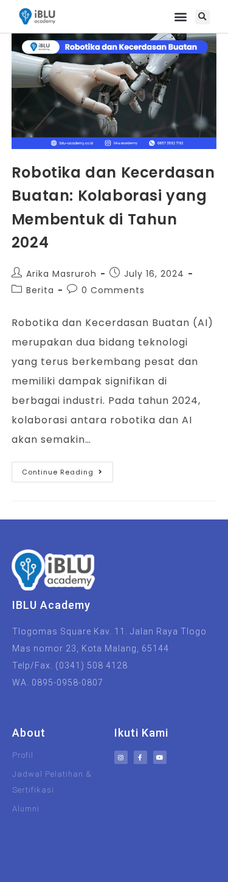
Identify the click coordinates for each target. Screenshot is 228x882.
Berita (40, 290)
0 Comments (113, 290)
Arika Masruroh (61, 274)
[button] (181, 17)
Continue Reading (67, 469)
